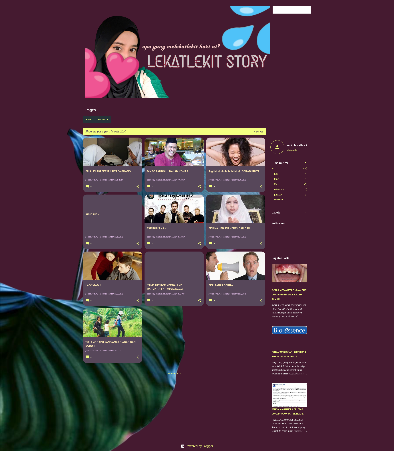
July (276, 173)
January (278, 194)
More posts (174, 373)
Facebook (103, 119)
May (276, 184)
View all (258, 132)
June (276, 179)
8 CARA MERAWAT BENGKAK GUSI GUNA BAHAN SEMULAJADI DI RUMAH (289, 294)
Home (88, 119)
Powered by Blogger (199, 446)
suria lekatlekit (297, 145)
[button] (138, 186)
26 (273, 168)
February (279, 189)
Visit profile (292, 150)
